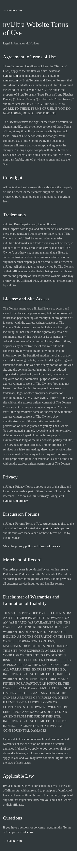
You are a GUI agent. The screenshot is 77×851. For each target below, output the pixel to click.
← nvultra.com (12, 10)
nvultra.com (10, 75)
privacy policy (24, 546)
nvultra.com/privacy (15, 500)
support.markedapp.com (54, 528)
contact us (27, 832)
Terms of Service (49, 546)
